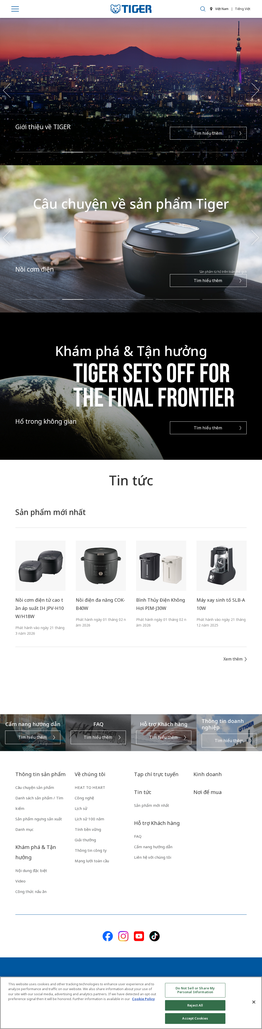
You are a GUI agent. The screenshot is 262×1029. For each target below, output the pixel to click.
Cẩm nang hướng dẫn (153, 846)
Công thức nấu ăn (31, 891)
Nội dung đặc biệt (31, 870)
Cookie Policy (143, 999)
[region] (131, 1003)
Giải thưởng (85, 839)
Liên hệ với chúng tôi (152, 857)
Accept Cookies (195, 1018)
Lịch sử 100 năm (89, 818)
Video (20, 880)
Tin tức (142, 792)
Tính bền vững (88, 829)
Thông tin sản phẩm (40, 774)
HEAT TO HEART (90, 787)
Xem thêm (233, 659)
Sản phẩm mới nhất (151, 805)
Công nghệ (84, 797)
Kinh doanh (207, 774)
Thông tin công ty (91, 850)
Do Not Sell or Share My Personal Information (195, 990)
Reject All (195, 1005)
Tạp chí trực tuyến (156, 774)
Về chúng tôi (90, 774)
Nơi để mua (207, 792)
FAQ (137, 836)
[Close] (253, 1002)
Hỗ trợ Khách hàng (157, 823)
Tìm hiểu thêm (208, 133)
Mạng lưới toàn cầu (92, 860)
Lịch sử (81, 808)
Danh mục (24, 829)
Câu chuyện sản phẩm (34, 787)
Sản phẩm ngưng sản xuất (38, 818)
